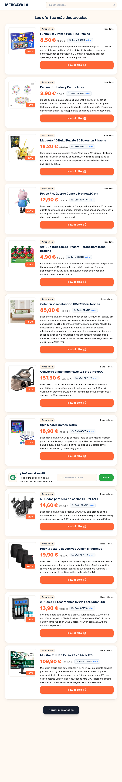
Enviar (106, 477)
